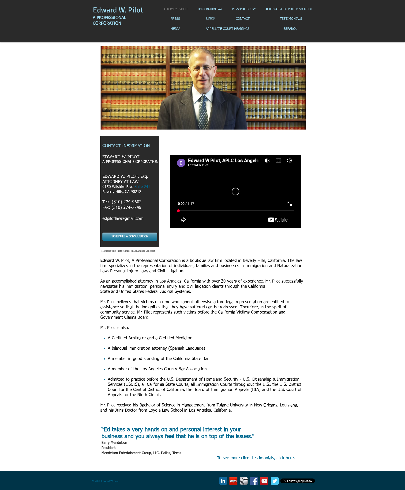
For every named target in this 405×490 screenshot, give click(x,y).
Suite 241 (142, 187)
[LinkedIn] (223, 481)
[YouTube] (264, 481)
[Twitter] (275, 481)
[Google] (244, 481)
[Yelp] (233, 481)
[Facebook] (254, 481)
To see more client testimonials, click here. (256, 458)
